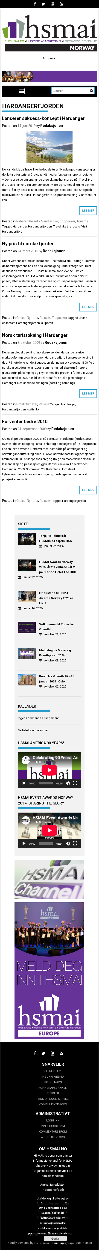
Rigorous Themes (80, 1242)
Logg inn (53, 1120)
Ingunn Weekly (53, 1076)
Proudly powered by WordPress (28, 1242)
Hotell (20, 404)
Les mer (88, 210)
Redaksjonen (51, 125)
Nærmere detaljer (58, 1233)
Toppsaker (67, 221)
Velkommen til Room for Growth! (56, 626)
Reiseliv (34, 221)
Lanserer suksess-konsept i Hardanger (43, 118)
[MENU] (21, 91)
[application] (49, 770)
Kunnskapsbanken (52, 1087)
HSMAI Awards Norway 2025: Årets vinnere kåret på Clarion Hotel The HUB (57, 567)
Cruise (21, 318)
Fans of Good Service (53, 1098)
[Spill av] (24, 783)
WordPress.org (53, 1137)
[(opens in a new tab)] (27, 539)
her (46, 730)
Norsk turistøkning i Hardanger (35, 335)
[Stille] (67, 783)
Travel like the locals (66, 226)
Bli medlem (52, 1071)
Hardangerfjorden (40, 226)
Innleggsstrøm (53, 1126)
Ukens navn (53, 1082)
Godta (55, 1238)
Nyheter (22, 221)
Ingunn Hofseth (53, 1189)
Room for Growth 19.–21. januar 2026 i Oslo (57, 679)
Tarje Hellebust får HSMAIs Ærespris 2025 (55, 538)
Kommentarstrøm (53, 1131)
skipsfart (47, 323)
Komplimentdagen (53, 1104)
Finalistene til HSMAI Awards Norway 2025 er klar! (56, 598)
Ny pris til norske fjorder (28, 243)
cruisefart (8, 323)
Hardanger (20, 226)
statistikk (33, 409)
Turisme (82, 221)
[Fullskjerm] (75, 783)
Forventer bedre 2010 (24, 421)
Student (53, 1093)
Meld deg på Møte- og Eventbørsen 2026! (55, 653)
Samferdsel (49, 221)
